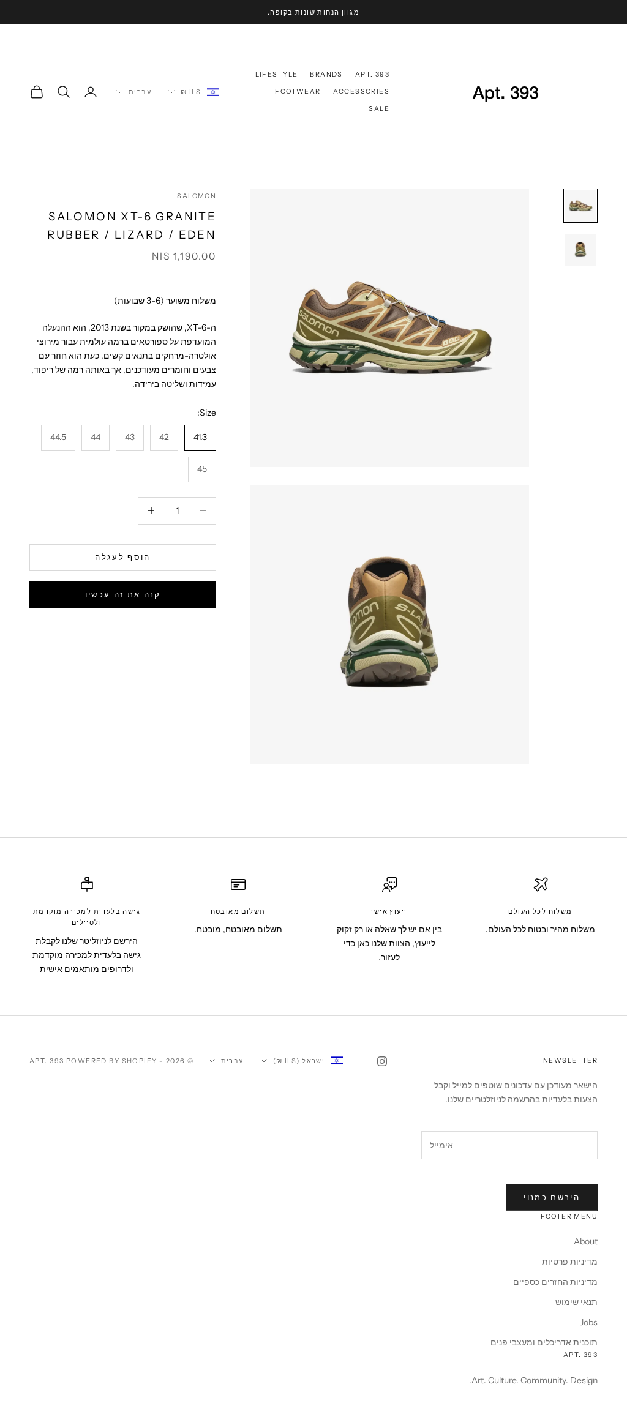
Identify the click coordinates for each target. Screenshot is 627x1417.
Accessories (361, 91)
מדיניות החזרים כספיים (555, 1281)
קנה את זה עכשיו (123, 594)
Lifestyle (276, 74)
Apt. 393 (372, 74)
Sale (379, 109)
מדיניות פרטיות (570, 1261)
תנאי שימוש (576, 1301)
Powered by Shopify (111, 1060)
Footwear (297, 91)
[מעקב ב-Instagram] (382, 1061)
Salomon (196, 196)
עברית (140, 92)
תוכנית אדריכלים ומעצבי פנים (544, 1342)
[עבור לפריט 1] (580, 206)
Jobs (589, 1322)
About (586, 1241)
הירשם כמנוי (552, 1197)
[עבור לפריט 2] (580, 250)
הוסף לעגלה (122, 557)
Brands (326, 74)
